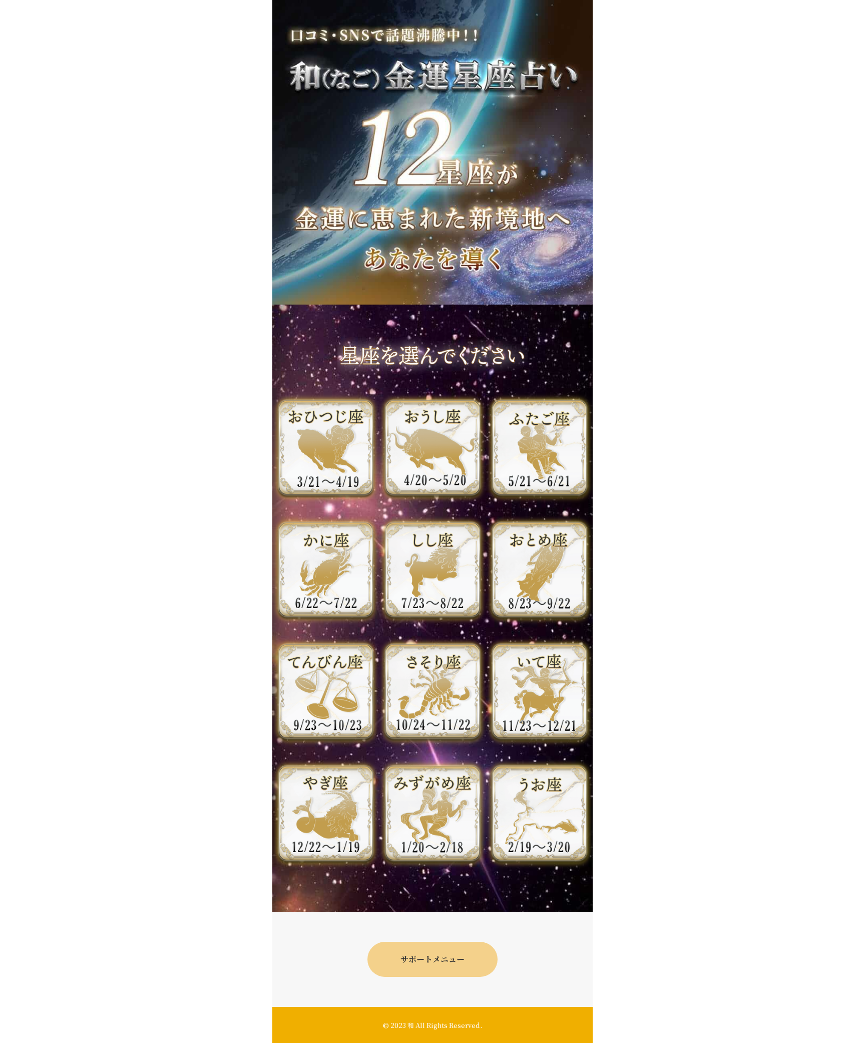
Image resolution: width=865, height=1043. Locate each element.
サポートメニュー (432, 959)
